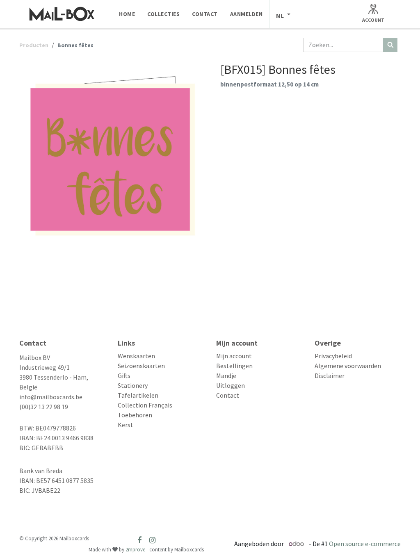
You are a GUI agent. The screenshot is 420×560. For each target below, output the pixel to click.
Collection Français (145, 405)
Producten (33, 45)
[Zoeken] (390, 45)
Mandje (226, 375)
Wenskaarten (136, 356)
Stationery (133, 385)
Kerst (125, 425)
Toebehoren (135, 415)
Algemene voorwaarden (348, 366)
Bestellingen (234, 366)
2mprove (135, 549)
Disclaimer (330, 375)
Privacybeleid (333, 356)
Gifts (124, 375)
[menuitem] (127, 14)
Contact (227, 395)
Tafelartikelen (138, 395)
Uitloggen (230, 385)
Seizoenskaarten (141, 366)
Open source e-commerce (365, 544)
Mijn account (234, 356)
